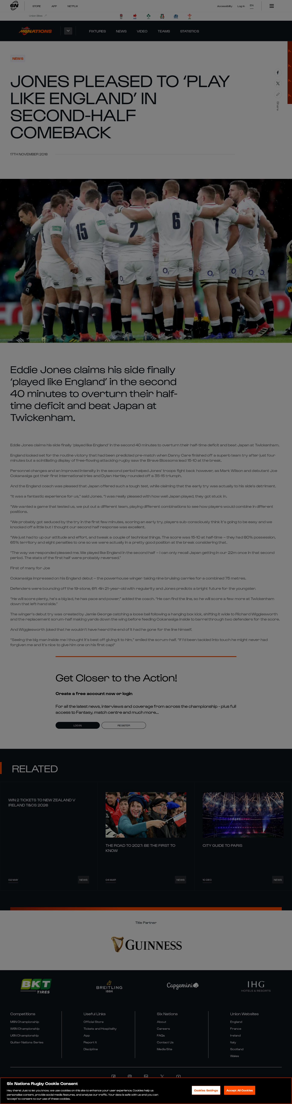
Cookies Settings (206, 1090)
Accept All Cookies (239, 1090)
